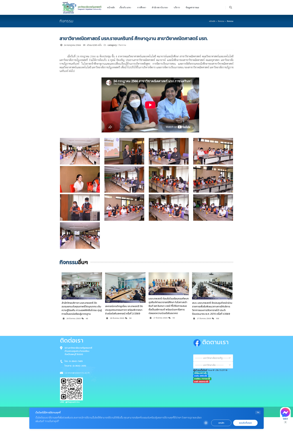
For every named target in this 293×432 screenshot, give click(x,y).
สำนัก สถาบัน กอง (160, 7)
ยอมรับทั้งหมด (245, 423)
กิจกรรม (221, 21)
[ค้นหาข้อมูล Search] (231, 7)
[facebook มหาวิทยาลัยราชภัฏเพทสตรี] (197, 342)
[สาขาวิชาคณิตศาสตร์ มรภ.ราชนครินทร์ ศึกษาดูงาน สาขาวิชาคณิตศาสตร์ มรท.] (80, 151)
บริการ (177, 7)
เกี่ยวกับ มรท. (125, 7)
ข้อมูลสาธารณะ (192, 7)
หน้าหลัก (111, 7)
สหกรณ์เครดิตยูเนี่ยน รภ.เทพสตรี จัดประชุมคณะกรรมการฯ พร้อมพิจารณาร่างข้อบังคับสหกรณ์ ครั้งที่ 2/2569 (121, 309)
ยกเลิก (221, 423)
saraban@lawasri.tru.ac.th (77, 372)
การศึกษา (141, 7)
